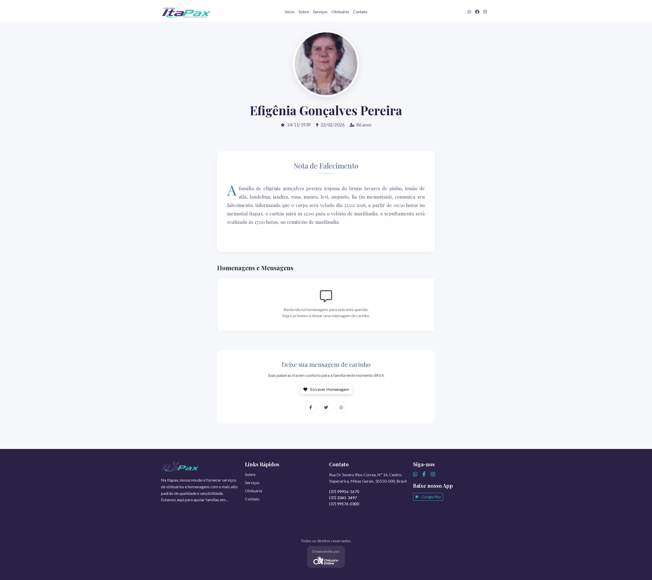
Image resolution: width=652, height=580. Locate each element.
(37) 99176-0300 (344, 503)
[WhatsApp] (341, 407)
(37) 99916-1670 (344, 491)
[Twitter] (326, 407)
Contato (360, 11)
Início (289, 11)
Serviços (320, 11)
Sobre (303, 11)
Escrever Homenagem (329, 389)
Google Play (431, 497)
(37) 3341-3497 (343, 497)
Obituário (340, 11)
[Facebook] (311, 407)
